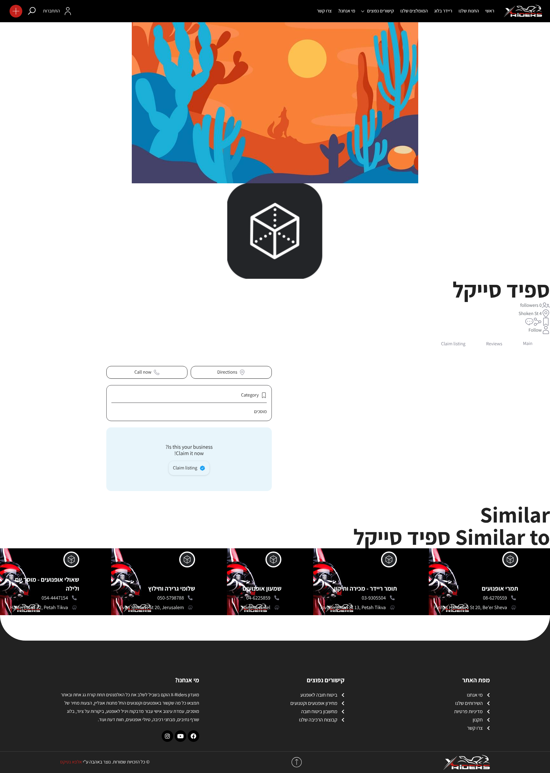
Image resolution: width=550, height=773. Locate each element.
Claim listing (185, 468)
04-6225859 (258, 597)
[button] (16, 11)
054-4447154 (55, 597)
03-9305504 (374, 597)
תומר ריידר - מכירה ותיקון (365, 588)
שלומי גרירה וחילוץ (171, 588)
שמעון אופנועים (262, 588)
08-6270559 (495, 597)
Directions (227, 372)
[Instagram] (167, 736)
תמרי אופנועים (500, 588)
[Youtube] (180, 736)
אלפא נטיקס (71, 762)
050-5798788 (170, 597)
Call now (142, 372)
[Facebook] (193, 736)
